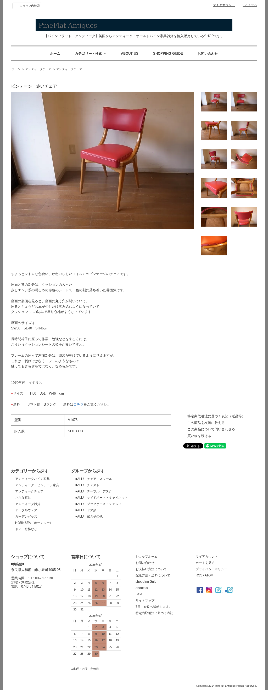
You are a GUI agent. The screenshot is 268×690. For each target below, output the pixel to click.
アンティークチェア (38, 69)
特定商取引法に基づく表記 (154, 613)
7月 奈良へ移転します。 (154, 607)
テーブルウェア (26, 510)
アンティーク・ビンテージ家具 (37, 485)
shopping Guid (146, 582)
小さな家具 (23, 498)
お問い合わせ (208, 53)
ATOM (209, 575)
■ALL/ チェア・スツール (93, 479)
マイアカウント (224, 5)
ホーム (55, 53)
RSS (199, 575)
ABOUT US (129, 53)
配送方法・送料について (153, 575)
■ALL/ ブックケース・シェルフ (98, 504)
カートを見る (205, 563)
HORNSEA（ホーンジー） (34, 523)
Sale (139, 594)
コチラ (78, 404)
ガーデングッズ (26, 516)
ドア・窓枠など (26, 529)
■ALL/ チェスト (87, 485)
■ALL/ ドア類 (85, 510)
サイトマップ (145, 600)
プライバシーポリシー (211, 569)
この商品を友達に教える (206, 423)
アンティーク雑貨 (27, 504)
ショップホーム (147, 556)
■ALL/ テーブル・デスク (93, 491)
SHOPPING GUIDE (168, 53)
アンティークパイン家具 (32, 479)
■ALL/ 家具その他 (89, 516)
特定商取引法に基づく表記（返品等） (216, 416)
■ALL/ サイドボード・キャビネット (101, 498)
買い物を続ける (199, 436)
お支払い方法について (151, 569)
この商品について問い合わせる (211, 429)
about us (142, 588)
